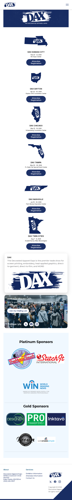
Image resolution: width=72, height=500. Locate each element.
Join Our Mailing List (18, 311)
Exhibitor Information (34, 473)
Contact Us (30, 478)
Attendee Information (34, 476)
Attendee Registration (36, 62)
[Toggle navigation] (67, 4)
